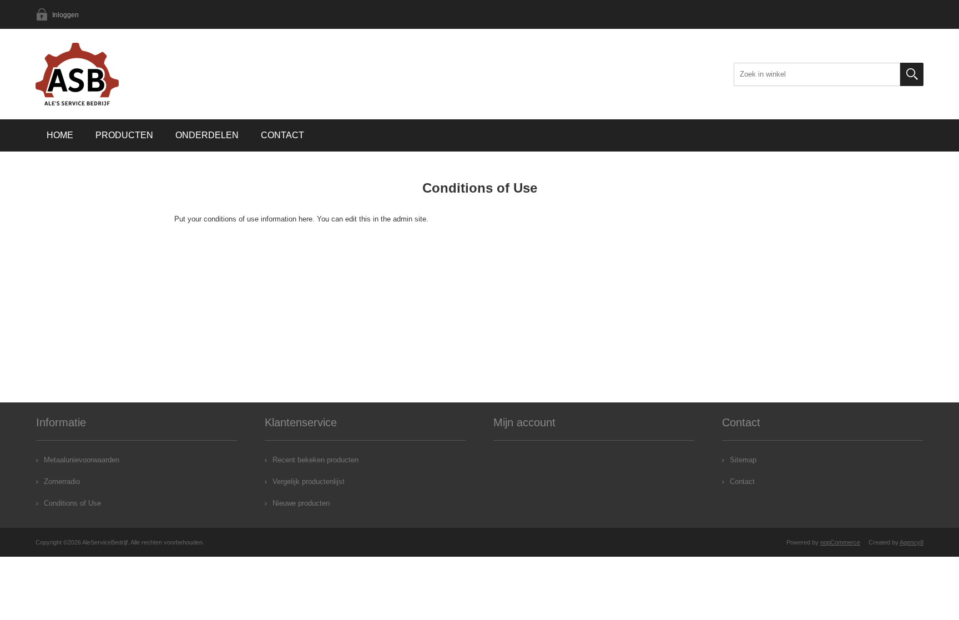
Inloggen (65, 15)
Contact (282, 135)
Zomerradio (62, 481)
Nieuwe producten (301, 503)
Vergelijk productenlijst (308, 481)
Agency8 (911, 542)
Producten (124, 135)
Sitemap (743, 460)
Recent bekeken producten (315, 460)
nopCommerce (840, 542)
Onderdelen (207, 135)
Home (60, 135)
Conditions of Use (72, 503)
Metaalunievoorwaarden (81, 460)
